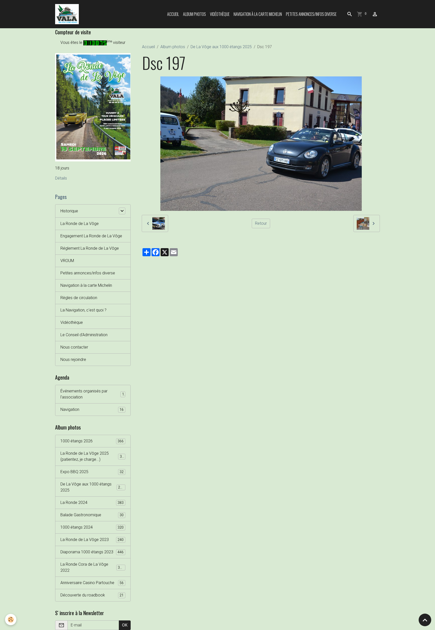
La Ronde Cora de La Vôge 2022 (92, 567)
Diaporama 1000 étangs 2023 (92, 552)
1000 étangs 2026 (92, 441)
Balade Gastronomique (92, 514)
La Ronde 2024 (92, 502)
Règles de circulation (78, 297)
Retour (261, 223)
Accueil (173, 14)
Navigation (92, 409)
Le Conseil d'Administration (83, 334)
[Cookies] (10, 619)
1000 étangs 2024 (92, 527)
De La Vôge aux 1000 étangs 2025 (221, 46)
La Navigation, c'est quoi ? (83, 310)
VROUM (67, 260)
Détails (61, 178)
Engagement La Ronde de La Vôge (91, 236)
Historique (69, 211)
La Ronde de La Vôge (79, 223)
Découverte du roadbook (92, 595)
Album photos (194, 14)
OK (124, 625)
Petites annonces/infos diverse (311, 14)
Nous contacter (74, 347)
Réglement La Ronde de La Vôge (89, 248)
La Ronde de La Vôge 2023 (92, 539)
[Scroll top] (425, 620)
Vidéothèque (220, 14)
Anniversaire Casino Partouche (92, 582)
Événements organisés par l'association (92, 394)
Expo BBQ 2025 (92, 471)
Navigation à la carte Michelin (258, 14)
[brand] (68, 14)
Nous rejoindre (73, 359)
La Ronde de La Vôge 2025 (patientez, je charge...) (93, 456)
